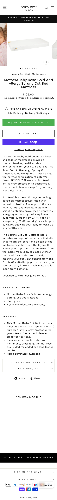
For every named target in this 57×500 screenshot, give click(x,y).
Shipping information (28, 362)
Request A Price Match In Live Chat (28, 122)
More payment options (28, 149)
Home (14, 74)
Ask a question (28, 369)
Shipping (23, 98)
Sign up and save (28, 472)
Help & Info (27, 479)
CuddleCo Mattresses (32, 74)
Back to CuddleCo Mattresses (31, 458)
